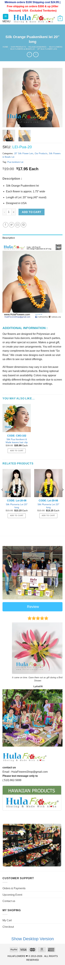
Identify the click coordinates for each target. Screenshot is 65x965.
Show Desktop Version (32, 938)
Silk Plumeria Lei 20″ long (17, 506)
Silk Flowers (55, 47)
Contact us (8, 901)
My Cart (7, 920)
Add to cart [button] (17, 451)
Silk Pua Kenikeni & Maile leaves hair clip (17, 441)
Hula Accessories (37, 47)
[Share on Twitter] (11, 225)
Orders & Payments (14, 888)
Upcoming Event (12, 894)
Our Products (18, 47)
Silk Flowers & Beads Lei (22, 49)
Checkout (8, 926)
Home (5, 47)
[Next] (57, 98)
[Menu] (5, 16)
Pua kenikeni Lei (15, 162)
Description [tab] (8, 238)
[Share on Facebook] (5, 225)
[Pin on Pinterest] (23, 225)
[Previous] (8, 98)
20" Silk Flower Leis (47, 49)
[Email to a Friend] (17, 225)
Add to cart (31, 212)
